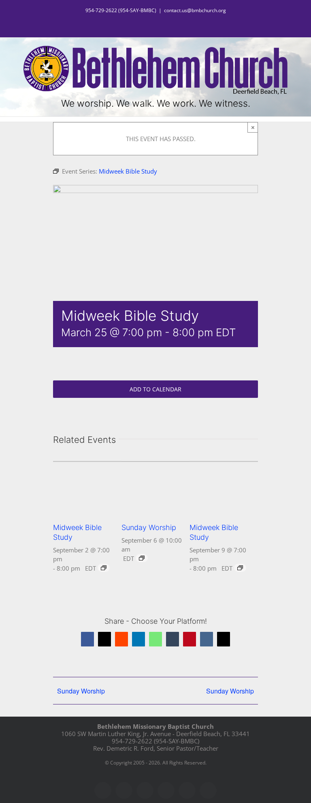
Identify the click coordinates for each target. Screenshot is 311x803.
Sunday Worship (148, 527)
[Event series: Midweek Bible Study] (104, 567)
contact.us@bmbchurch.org (195, 10)
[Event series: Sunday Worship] (142, 558)
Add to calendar (155, 389)
